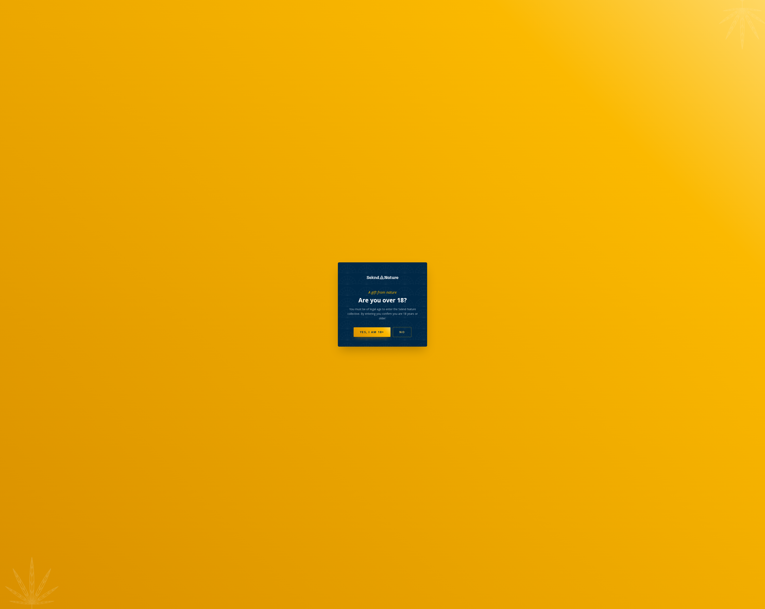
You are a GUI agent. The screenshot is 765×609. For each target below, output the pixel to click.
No (402, 332)
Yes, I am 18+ (372, 332)
